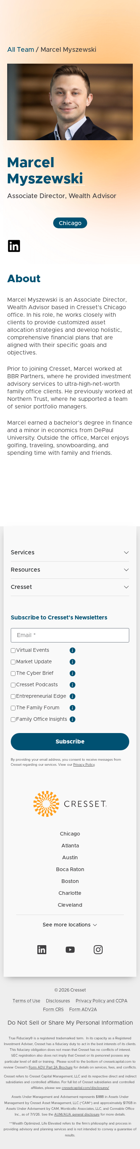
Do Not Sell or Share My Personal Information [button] (70, 1023)
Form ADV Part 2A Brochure (51, 1067)
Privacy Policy (83, 764)
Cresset (21, 587)
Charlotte (70, 893)
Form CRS (53, 1009)
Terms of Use (26, 1001)
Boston (70, 881)
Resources (25, 570)
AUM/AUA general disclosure (76, 1114)
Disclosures (58, 1001)
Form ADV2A (83, 1009)
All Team (20, 50)
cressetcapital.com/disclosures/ (85, 1088)
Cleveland (70, 905)
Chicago (70, 223)
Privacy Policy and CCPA (101, 1001)
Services (22, 552)
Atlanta (70, 845)
